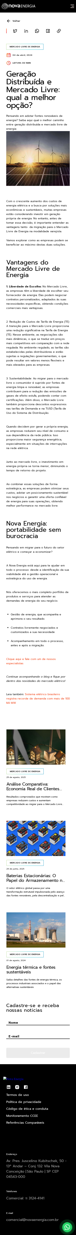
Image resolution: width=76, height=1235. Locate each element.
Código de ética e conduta (27, 1108)
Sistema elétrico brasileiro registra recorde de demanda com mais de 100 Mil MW (38, 698)
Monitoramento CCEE (22, 1115)
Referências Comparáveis (25, 1122)
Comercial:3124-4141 (25, 1198)
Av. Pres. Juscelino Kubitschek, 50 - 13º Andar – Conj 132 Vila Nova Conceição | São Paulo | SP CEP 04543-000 (36, 1168)
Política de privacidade (23, 1102)
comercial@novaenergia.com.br (32, 1219)
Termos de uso (17, 1095)
